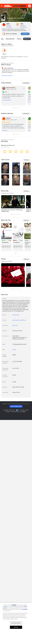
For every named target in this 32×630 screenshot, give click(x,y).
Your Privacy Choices (24, 410)
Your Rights (24, 609)
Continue (16, 627)
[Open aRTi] (29, 6)
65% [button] (8, 24)
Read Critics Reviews (7, 75)
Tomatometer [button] (8, 25)
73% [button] (21, 24)
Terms (5, 606)
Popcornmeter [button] (22, 25)
